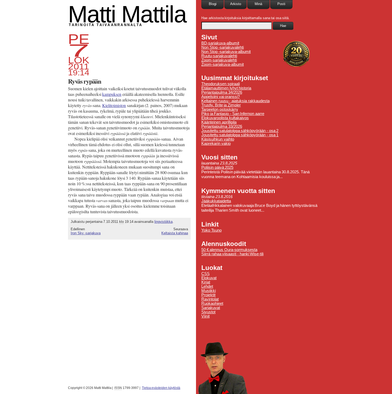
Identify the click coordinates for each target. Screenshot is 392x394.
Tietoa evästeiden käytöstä (161, 388)
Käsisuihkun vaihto (217, 139)
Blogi (213, 4)
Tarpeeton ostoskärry (219, 109)
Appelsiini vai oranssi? (220, 97)
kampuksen (111, 94)
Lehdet (207, 286)
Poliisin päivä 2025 (217, 167)
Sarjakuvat (210, 308)
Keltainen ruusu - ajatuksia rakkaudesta (235, 101)
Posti (281, 4)
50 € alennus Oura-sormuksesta (229, 250)
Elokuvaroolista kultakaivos (225, 118)
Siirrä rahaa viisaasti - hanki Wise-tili (232, 254)
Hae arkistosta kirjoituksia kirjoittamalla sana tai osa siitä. (245, 18)
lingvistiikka (163, 222)
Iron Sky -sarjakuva (86, 233)
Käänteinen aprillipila (219, 122)
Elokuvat (209, 278)
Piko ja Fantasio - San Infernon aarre (232, 114)
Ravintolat (210, 299)
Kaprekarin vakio (216, 143)
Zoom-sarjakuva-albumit (222, 64)
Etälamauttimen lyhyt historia (226, 88)
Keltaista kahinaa (174, 233)
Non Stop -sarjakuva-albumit (226, 52)
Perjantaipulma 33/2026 (221, 126)
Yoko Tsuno (211, 230)
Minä (258, 4)
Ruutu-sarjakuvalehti (219, 56)
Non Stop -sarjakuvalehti (222, 47)
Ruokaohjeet (212, 303)
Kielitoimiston (114, 105)
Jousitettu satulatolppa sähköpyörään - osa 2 (239, 131)
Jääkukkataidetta (216, 201)
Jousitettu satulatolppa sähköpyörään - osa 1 (239, 135)
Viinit (205, 316)
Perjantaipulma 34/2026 (221, 92)
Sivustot (208, 312)
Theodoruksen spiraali (220, 84)
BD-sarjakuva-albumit (220, 43)
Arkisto (235, 4)
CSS (205, 274)
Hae (283, 26)
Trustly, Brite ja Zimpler (221, 105)
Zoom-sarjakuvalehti (219, 60)
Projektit (208, 295)
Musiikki (208, 291)
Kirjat (205, 282)
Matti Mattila (127, 14)
